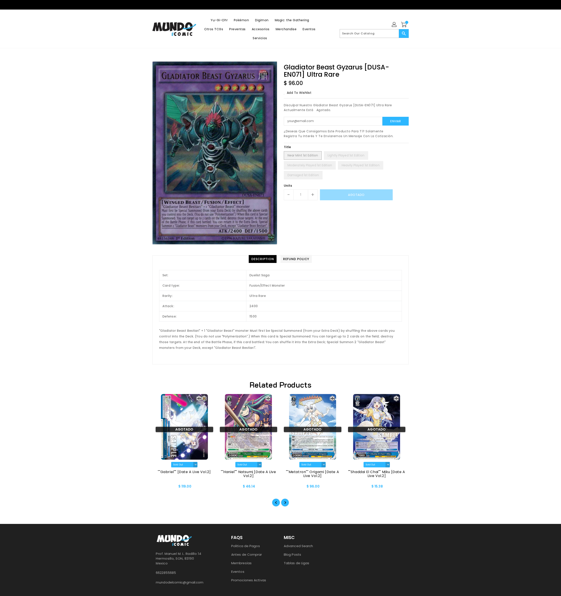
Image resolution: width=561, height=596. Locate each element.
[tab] (263, 259)
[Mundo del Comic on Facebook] (271, 4)
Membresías (241, 563)
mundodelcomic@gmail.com (179, 582)
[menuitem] (219, 20)
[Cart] (404, 24)
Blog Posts (292, 554)
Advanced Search (298, 546)
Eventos (237, 571)
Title (287, 147)
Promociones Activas (248, 580)
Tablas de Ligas (296, 563)
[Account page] (394, 24)
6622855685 (166, 572)
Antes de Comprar (246, 554)
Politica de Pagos (245, 546)
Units (288, 185)
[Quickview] (159, 487)
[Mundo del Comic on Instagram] (280, 4)
